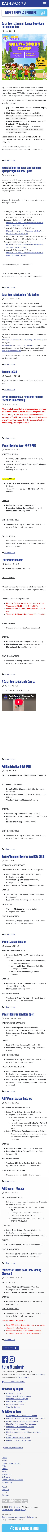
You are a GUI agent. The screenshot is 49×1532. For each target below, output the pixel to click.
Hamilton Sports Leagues (17, 1399)
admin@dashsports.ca (11, 351)
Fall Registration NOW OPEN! (16, 767)
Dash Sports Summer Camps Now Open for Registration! (23, 25)
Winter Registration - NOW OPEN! (19, 446)
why (43, 1374)
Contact (5, 1492)
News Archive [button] (10, 1348)
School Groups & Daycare (12, 1479)
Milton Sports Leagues (15, 1401)
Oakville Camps (13, 1407)
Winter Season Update (14, 942)
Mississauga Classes (15, 1404)
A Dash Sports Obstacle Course (18, 682)
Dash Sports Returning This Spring (20, 295)
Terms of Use (7, 1510)
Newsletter (6, 1474)
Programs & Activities (11, 1463)
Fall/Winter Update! (12, 560)
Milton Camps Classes (15, 1429)
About (4, 1487)
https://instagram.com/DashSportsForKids (20, 345)
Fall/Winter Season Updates (17, 1099)
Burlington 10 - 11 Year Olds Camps (21, 1416)
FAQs (4, 1466)
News (4, 1471)
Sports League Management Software (18, 1517)
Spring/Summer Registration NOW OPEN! (23, 857)
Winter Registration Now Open (18, 1014)
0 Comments (9, 160)
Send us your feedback (13, 1447)
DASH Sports (23, 1377)
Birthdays (6, 1477)
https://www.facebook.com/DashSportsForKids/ (22, 340)
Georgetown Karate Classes (18, 1437)
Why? (4, 1460)
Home (4, 1458)
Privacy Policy (20, 1510)
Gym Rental (7, 1482)
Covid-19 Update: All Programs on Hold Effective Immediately (22, 398)
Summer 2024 (9, 372)
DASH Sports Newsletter (14, 1382)
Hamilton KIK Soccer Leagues (18, 1440)
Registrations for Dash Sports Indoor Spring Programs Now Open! (21, 169)
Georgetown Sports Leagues (18, 1396)
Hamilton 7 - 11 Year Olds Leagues (21, 1424)
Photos (5, 1469)
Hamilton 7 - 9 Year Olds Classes (20, 1426)
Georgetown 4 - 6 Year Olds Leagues (22, 1421)
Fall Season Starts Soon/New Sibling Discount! (21, 1272)
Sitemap (5, 1495)
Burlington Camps (14, 1393)
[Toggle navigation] (44, 3)
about (38, 1374)
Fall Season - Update (13, 1189)
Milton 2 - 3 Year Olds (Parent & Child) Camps (25, 1418)
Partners (5, 1489)
